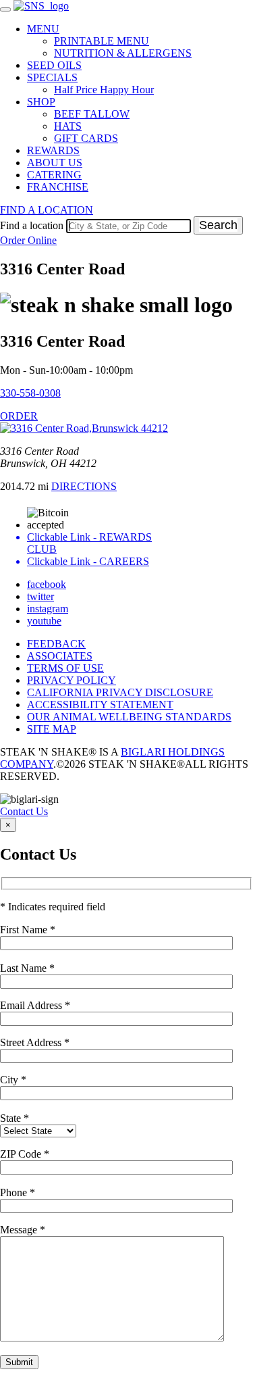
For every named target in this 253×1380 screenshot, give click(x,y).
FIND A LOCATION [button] (46, 210)
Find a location (31, 225)
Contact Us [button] (24, 811)
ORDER (19, 416)
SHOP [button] (41, 101)
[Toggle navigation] (5, 9)
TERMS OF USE (65, 668)
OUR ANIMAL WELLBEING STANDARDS (129, 716)
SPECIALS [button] (52, 77)
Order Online (28, 240)
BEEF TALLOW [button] (92, 114)
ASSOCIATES (59, 656)
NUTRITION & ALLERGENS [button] (123, 53)
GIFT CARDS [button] (86, 138)
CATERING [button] (54, 174)
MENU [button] (43, 28)
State (14, 1118)
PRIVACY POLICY (71, 680)
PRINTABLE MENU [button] (101, 41)
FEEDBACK (56, 643)
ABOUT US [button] (54, 162)
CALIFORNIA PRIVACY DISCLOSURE (120, 692)
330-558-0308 (30, 393)
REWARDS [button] (53, 150)
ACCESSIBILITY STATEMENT (100, 704)
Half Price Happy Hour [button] (104, 89)
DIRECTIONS (84, 486)
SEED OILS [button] (54, 65)
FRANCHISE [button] (57, 187)
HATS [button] (68, 126)
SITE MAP (51, 729)
